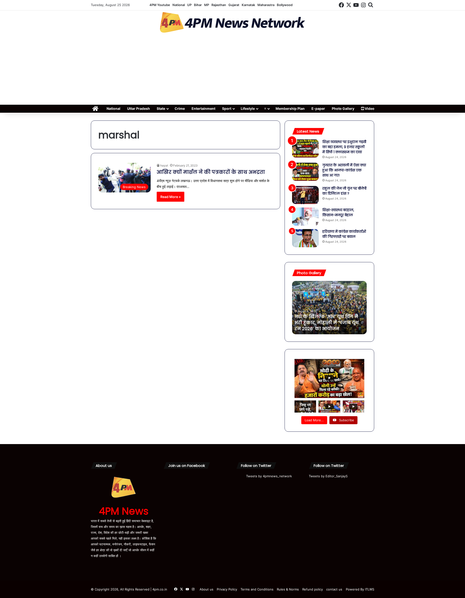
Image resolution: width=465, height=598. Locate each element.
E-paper (318, 108)
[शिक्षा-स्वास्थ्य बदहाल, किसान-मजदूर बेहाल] (305, 216)
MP (206, 5)
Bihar (198, 5)
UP (189, 5)
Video (369, 108)
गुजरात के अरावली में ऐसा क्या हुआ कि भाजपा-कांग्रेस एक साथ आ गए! (344, 170)
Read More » (170, 197)
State (161, 108)
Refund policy (312, 589)
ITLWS (369, 589)
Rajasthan (218, 5)
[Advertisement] (232, 70)
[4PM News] (232, 22)
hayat (164, 165)
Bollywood (285, 5)
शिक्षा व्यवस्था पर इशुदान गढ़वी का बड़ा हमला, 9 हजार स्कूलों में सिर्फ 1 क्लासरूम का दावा (344, 146)
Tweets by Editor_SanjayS (328, 476)
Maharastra (265, 5)
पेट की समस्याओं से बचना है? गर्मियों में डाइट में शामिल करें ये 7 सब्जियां (327, 322)
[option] (329, 307)
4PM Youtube (159, 5)
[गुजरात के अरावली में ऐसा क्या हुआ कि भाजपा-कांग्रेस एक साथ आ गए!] (305, 172)
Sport (226, 108)
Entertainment (203, 108)
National (178, 5)
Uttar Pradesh (138, 108)
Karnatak (248, 5)
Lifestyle (248, 108)
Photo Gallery (343, 108)
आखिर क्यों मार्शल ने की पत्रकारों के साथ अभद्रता (211, 172)
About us (206, 589)
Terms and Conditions (256, 589)
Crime (180, 108)
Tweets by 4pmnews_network (269, 476)
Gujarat (233, 5)
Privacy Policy (227, 589)
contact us (334, 589)
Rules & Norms (288, 589)
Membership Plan (290, 108)
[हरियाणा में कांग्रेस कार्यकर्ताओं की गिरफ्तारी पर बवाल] (305, 238)
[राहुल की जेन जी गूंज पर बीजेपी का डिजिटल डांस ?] (305, 195)
